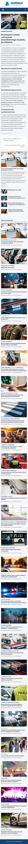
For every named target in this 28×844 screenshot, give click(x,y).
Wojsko (3, 341)
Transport (4, 444)
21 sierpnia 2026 (6, 372)
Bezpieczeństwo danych (7, 522)
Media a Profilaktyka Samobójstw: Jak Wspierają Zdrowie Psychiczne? (12, 395)
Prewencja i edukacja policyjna (10, 650)
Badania (3, 393)
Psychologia (9, 393)
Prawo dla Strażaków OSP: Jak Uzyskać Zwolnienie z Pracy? (12, 169)
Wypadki (8, 599)
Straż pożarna (5, 470)
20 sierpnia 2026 (6, 475)
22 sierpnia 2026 (6, 269)
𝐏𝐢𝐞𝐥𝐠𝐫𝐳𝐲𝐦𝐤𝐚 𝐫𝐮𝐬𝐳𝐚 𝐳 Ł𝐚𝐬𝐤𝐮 (14, 190)
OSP (12, 240)
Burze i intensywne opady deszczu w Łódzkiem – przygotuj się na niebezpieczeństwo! (12, 628)
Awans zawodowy (5, 367)
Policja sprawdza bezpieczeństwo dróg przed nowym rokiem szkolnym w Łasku (12, 421)
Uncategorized (5, 315)
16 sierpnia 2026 (6, 656)
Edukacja (13, 367)
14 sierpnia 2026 (6, 783)
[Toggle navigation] (3, 10)
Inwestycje (4, 778)
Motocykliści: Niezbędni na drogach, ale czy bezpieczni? (16, 203)
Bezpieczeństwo (5, 240)
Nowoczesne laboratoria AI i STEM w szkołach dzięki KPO (15, 146)
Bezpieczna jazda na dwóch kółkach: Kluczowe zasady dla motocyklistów (11, 705)
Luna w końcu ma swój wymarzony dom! (12, 756)
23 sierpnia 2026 (6, 245)
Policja (3, 599)
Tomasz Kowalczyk (16, 45)
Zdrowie (16, 393)
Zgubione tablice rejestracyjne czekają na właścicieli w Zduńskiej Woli (13, 576)
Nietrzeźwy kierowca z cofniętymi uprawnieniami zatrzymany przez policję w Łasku (13, 602)
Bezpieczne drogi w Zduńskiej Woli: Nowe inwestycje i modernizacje (12, 139)
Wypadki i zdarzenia (6, 625)
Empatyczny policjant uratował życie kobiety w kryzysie (12, 679)
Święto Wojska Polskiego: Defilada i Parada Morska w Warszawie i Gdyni (16, 211)
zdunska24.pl (18, 841)
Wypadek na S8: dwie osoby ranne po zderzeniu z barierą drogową (11, 832)
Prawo (15, 240)
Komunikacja (4, 547)
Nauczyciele (20, 367)
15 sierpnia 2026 (6, 682)
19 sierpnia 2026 (6, 501)
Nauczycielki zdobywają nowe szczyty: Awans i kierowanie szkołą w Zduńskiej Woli (13, 370)
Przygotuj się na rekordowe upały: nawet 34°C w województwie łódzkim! (13, 730)
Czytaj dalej (3, 186)
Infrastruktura (15, 418)
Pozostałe (4, 728)
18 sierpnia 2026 (6, 527)
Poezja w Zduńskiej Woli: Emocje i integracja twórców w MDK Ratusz (14, 806)
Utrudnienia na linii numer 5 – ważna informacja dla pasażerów (11, 447)
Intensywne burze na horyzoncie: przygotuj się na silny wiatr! (16, 198)
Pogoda (3, 290)
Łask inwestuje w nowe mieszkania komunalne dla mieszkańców (11, 781)
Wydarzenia (11, 265)
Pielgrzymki (4, 265)
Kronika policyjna (6, 31)
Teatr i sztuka (5, 804)
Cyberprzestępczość (20, 522)
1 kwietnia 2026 (6, 45)
